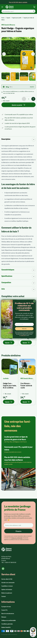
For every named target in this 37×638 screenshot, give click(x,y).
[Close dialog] (34, 301)
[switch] (33, 635)
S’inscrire (24, 328)
